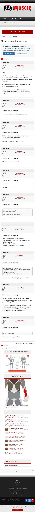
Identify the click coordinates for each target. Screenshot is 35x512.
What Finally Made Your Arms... (16, 420)
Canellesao (20, 255)
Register (22, 32)
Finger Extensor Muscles (11, 407)
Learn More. (20, 510)
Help (17, 484)
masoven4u (20, 228)
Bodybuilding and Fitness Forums (17, 488)
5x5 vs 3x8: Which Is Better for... (16, 432)
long (6, 347)
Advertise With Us (17, 496)
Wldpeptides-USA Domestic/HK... (16, 436)
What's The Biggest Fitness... (15, 452)
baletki (20, 125)
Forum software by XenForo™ (11, 501)
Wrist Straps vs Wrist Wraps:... (16, 448)
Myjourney (11, 425)
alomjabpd (20, 151)
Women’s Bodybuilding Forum (17, 490)
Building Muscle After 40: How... (16, 423)
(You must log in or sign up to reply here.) (24, 343)
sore (15, 347)
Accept (14, 510)
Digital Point (18, 499)
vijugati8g (20, 197)
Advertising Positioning (7, 499)
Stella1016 (11, 437)
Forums (13, 19)
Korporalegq (20, 103)
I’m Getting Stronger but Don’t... (16, 416)
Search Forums (5, 23)
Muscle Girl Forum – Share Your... (16, 440)
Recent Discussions (21, 53)
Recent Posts (14, 23)
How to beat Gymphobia (11, 465)
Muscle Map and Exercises (17, 492)
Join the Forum (8, 53)
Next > (7, 59)
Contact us (17, 482)
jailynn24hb (20, 65)
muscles (10, 347)
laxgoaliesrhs (20, 173)
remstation (20, 320)
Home (5, 19)
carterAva (11, 417)
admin (10, 429)
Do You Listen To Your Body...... (16, 444)
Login (14, 32)
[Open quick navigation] (33, 35)
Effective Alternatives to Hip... (15, 428)
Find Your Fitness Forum (17, 494)
